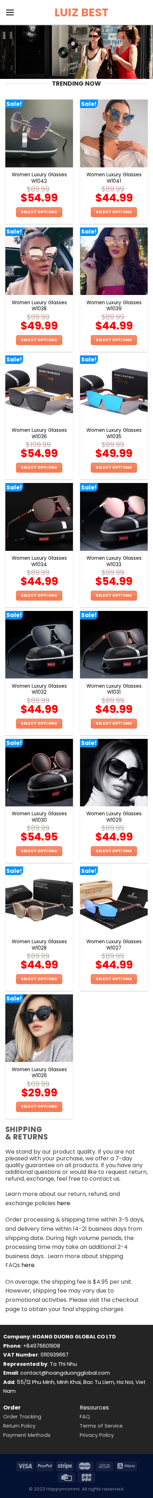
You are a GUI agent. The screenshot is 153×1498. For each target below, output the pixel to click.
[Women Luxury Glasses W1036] (39, 389)
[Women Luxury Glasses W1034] (39, 517)
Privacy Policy (97, 1435)
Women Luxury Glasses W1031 (114, 689)
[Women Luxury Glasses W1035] (114, 389)
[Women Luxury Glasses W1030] (39, 772)
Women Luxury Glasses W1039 (114, 306)
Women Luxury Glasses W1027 (114, 945)
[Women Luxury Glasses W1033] (114, 517)
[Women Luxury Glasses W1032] (39, 644)
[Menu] (10, 12)
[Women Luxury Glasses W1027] (114, 900)
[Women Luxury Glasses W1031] (114, 644)
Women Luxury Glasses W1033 (114, 561)
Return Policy (19, 1425)
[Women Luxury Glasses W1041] (114, 133)
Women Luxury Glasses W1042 (39, 178)
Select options (39, 212)
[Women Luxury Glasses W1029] (114, 772)
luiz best (81, 12)
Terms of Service (101, 1425)
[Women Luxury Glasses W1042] (39, 133)
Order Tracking (22, 1416)
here (63, 1203)
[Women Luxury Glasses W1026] (39, 1028)
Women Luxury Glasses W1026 (39, 1073)
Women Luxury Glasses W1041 (114, 178)
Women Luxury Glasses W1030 (39, 817)
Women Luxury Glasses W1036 (39, 433)
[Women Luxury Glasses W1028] (39, 900)
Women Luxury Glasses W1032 (39, 689)
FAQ (85, 1416)
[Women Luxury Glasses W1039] (114, 261)
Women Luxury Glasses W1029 (114, 817)
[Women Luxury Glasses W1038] (39, 261)
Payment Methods (27, 1435)
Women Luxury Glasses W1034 (39, 561)
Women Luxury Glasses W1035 (114, 433)
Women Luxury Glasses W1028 (39, 945)
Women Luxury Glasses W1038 (39, 306)
